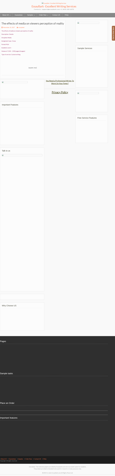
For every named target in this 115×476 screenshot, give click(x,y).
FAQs (67, 15)
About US (5, 15)
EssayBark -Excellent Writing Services (54, 6)
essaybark (21, 27)
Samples (30, 15)
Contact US (56, 15)
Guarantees (19, 15)
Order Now (42, 15)
